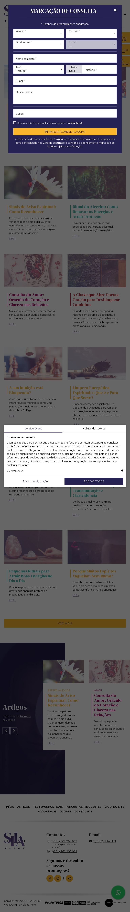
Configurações (33, 428)
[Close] (115, 10)
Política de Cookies (94, 428)
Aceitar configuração (35, 481)
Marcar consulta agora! (66, 131)
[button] (65, 470)
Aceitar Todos (94, 481)
